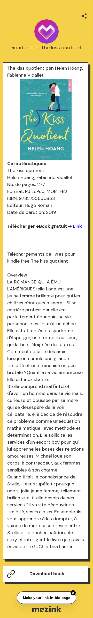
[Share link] (84, 15)
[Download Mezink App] (46, 609)
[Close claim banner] (73, 593)
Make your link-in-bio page (46, 598)
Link (77, 226)
